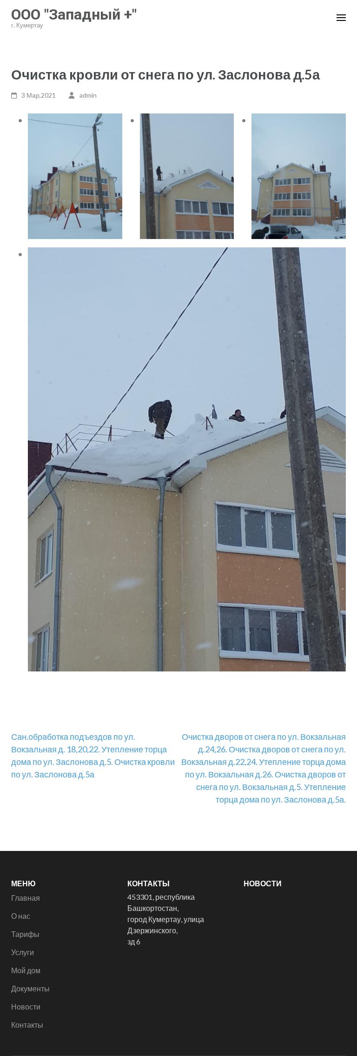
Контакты (27, 1024)
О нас (20, 915)
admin (88, 95)
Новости (25, 1006)
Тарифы (25, 934)
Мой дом (25, 970)
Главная (25, 897)
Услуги (22, 952)
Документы (30, 988)
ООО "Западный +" (74, 14)
